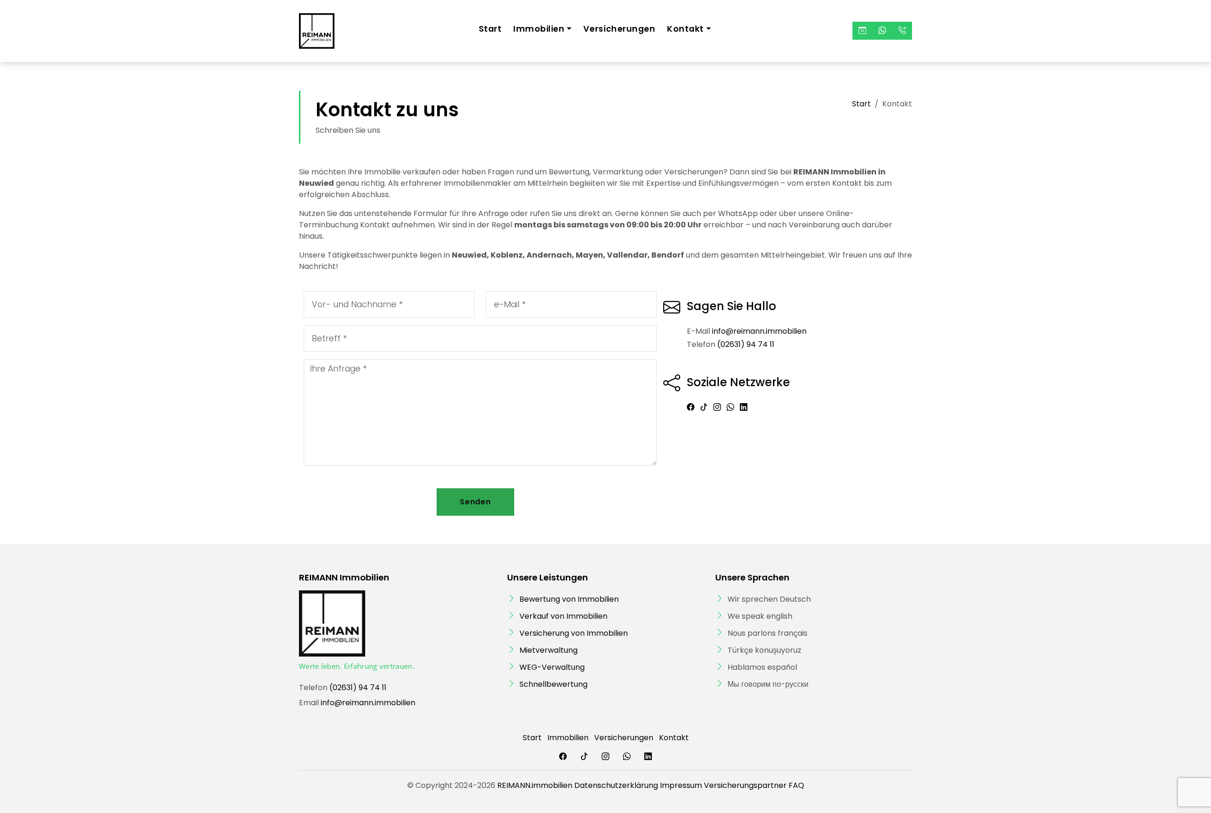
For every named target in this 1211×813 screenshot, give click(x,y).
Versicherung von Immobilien (573, 633)
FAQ (796, 785)
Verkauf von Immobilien (563, 616)
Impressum (681, 785)
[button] (862, 31)
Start (490, 29)
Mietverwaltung (548, 650)
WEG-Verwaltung (552, 667)
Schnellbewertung (553, 684)
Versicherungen (619, 29)
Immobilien (567, 737)
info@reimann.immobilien (759, 331)
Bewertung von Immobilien (569, 599)
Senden (475, 501)
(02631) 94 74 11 (745, 344)
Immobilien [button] (538, 29)
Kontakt (674, 737)
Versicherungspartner (745, 785)
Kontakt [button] (685, 29)
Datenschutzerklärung (616, 785)
